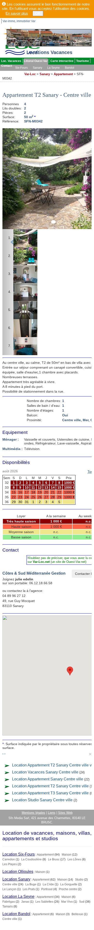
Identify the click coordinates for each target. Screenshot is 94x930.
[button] (12, 241)
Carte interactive (62, 61)
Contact (6, 65)
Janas (25, 901)
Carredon (8, 859)
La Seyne (53, 67)
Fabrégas (8, 901)
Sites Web (65, 813)
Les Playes (9, 864)
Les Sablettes (44, 901)
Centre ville (9, 884)
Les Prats (29, 889)
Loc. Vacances (11, 61)
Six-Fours (21, 67)
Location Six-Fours (18, 854)
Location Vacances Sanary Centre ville (45, 772)
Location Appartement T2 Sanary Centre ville (50, 786)
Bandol (69, 67)
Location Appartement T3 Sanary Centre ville (50, 793)
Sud (81, 901)
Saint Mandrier (11, 72)
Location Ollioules (17, 871)
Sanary (37, 67)
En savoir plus (17, 13)
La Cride (48, 884)
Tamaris (7, 906)
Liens (51, 813)
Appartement (63, 74)
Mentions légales (33, 813)
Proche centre (68, 889)
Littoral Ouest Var (36, 61)
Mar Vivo (67, 901)
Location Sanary (16, 879)
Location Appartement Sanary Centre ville (47, 779)
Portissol (47, 889)
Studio (79, 879)
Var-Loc (30, 74)
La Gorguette (68, 884)
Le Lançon (9, 889)
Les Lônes (74, 859)
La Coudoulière (31, 859)
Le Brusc (54, 859)
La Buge (30, 884)
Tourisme (82, 61)
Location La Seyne (18, 896)
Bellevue (77, 914)
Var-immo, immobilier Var (19, 21)
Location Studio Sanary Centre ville (42, 800)
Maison (66, 854)
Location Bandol (16, 914)
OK (37, 13)
